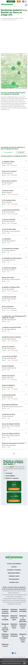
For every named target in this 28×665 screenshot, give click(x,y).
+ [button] (2, 55)
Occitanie (17, 18)
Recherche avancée (11, 86)
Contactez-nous (14, 582)
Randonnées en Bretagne (13, 610)
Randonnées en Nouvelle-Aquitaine (5, 636)
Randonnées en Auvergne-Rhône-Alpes (22, 618)
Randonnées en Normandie (5, 617)
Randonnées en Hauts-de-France (14, 617)
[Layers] (24, 55)
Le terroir (21, 152)
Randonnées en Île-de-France (13, 625)
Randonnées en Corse (5, 645)
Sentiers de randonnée (8, 18)
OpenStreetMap (19, 88)
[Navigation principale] (26, 5)
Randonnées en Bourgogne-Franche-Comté (22, 637)
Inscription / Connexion (14, 570)
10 (19, 63)
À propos (11, 1)
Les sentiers (8, 152)
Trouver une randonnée (14, 563)
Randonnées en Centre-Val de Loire (5, 611)
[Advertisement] (14, 37)
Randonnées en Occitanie (22, 610)
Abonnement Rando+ (14, 573)
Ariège (21, 18)
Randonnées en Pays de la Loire (22, 625)
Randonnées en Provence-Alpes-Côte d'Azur (5, 627)
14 (13, 68)
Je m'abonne (14, 489)
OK (24, 663)
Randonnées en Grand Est (14, 635)
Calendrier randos (14, 576)
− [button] (2, 58)
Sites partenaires (14, 579)
